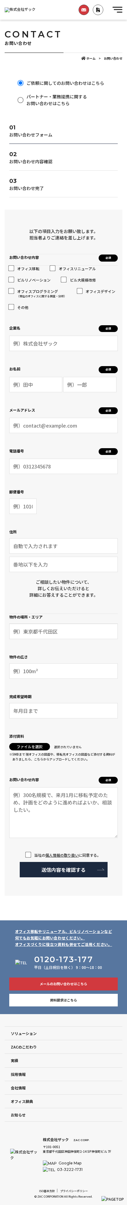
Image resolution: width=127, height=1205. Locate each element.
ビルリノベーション (34, 279)
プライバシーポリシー (74, 1191)
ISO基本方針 (47, 1191)
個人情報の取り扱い (62, 855)
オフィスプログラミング (42, 293)
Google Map (69, 1163)
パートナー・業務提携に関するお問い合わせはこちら (57, 99)
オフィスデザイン (100, 291)
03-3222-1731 (69, 1169)
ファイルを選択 (30, 746)
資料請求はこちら (63, 1000)
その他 (22, 307)
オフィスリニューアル (77, 268)
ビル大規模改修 (83, 279)
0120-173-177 (63, 959)
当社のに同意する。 (67, 855)
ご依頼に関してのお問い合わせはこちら (65, 83)
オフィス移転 (28, 268)
